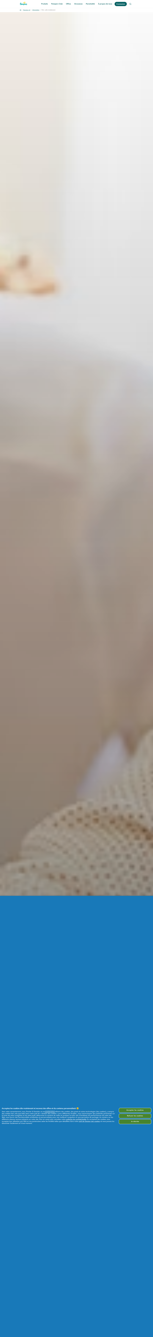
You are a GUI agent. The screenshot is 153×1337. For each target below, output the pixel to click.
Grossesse (78, 4)
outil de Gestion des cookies (89, 1121)
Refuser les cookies (135, 1116)
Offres (68, 4)
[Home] (20, 10)
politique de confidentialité (76, 1119)
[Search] (130, 4)
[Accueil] (23, 3)
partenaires (50, 1112)
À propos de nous (105, 4)
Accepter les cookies (135, 1110)
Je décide (135, 1121)
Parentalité (90, 4)
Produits (44, 4)
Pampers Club (57, 4)
